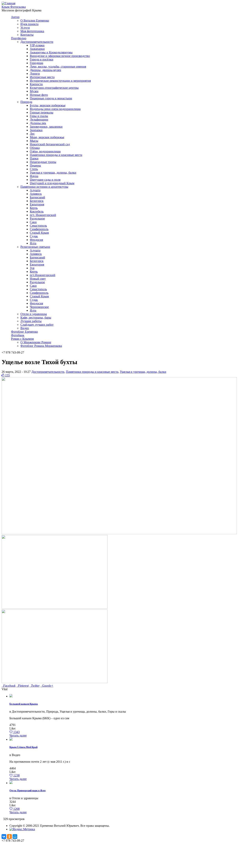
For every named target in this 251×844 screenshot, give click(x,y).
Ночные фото (39, 94)
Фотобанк (17, 335)
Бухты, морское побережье (47, 105)
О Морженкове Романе (35, 342)
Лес (32, 133)
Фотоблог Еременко (24, 331)
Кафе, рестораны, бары (35, 317)
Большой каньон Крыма (23, 703)
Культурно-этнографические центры (54, 87)
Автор (15, 17)
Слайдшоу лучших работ (37, 324)
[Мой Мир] (15, 836)
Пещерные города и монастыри (51, 98)
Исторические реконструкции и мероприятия (60, 80)
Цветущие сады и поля (45, 179)
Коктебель (37, 211)
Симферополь (39, 229)
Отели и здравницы (33, 314)
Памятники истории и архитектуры (44, 186)
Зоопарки (36, 130)
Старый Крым (39, 232)
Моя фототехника (32, 31)
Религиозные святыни (35, 246)
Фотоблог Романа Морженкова (41, 345)
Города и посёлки (41, 59)
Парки (34, 158)
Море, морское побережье (47, 137)
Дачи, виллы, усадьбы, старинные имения (58, 66)
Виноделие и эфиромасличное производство (60, 56)
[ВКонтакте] (4, 836)
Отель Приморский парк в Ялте (27, 790)
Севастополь (38, 225)
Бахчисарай (37, 197)
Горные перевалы (41, 112)
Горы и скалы (39, 116)
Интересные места (42, 77)
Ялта (33, 243)
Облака (35, 147)
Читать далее (18, 735)
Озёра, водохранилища (45, 151)
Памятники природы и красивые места (56, 155)
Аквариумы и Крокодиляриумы (51, 52)
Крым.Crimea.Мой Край (23, 747)
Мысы (34, 140)
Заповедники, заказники (46, 126)
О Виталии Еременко (34, 20)
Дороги (35, 73)
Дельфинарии (39, 119)
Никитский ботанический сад (50, 144)
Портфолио (18, 38)
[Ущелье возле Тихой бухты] (54, 607)
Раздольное (37, 218)
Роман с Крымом (22, 338)
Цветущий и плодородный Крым (52, 183)
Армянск (36, 193)
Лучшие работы (31, 321)
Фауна (34, 176)
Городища (36, 63)
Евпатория (37, 204)
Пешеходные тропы (43, 162)
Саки (33, 222)
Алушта (35, 190)
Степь (34, 169)
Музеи (34, 91)
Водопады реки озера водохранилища (55, 109)
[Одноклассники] (9, 836)
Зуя (32, 268)
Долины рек (38, 123)
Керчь (34, 208)
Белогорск (37, 201)
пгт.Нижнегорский (42, 275)
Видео (24, 328)
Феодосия (36, 239)
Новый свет (38, 278)
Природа (26, 102)
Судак (34, 236)
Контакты (27, 34)
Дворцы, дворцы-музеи (45, 70)
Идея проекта (29, 24)
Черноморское (39, 307)
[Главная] (8, 3)
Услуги (25, 27)
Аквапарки (37, 48)
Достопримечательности (36, 41)
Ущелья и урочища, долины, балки (53, 172)
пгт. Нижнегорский (43, 215)
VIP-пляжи (37, 45)
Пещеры (35, 165)
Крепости (36, 84)
